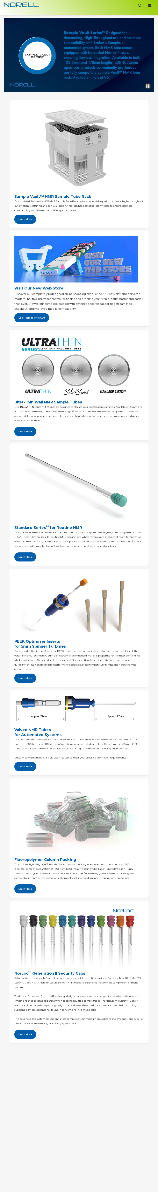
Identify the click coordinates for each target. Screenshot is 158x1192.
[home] (21, 5)
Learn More (25, 431)
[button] (150, 5)
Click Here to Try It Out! (32, 317)
